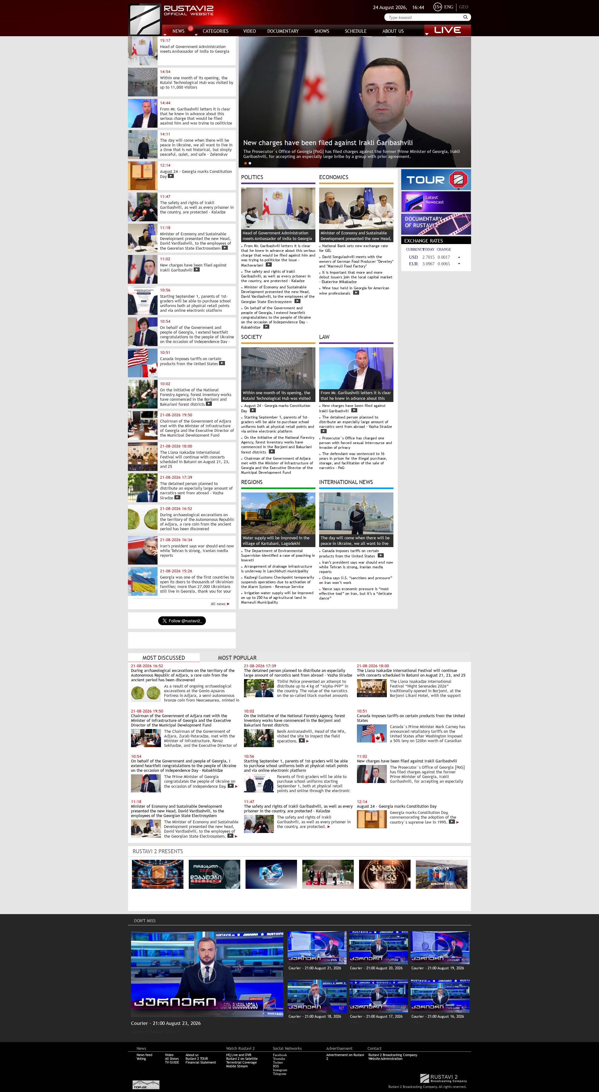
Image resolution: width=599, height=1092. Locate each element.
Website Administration (385, 1058)
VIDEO (249, 31)
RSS (276, 1066)
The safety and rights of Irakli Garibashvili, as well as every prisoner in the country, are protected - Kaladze (276, 276)
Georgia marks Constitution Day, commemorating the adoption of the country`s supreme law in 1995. (423, 817)
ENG (448, 7)
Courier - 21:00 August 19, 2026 (438, 968)
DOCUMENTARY (283, 31)
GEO (463, 7)
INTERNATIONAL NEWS (346, 481)
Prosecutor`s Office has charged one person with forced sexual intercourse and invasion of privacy (355, 443)
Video (169, 1055)
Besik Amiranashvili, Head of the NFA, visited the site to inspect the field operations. (311, 736)
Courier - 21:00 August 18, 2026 (315, 1016)
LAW (324, 336)
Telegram (279, 1073)
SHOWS (321, 31)
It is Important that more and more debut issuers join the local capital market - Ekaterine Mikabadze (355, 277)
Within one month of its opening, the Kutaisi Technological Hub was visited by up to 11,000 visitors (276, 398)
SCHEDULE (356, 31)
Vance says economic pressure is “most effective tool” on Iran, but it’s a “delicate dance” (355, 593)
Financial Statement (201, 1062)
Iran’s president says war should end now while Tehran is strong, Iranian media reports (356, 567)
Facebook (280, 1055)
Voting (141, 1058)
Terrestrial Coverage (241, 1062)
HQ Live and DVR (238, 1055)
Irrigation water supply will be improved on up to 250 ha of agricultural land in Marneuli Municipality (277, 598)
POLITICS (252, 176)
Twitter (278, 1062)
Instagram (280, 1070)
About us (192, 1055)
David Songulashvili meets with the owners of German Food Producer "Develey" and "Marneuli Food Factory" (356, 261)
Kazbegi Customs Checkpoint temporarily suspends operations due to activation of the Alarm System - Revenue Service (277, 582)
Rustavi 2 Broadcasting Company (392, 1055)
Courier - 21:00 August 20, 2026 (376, 968)
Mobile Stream (237, 1066)
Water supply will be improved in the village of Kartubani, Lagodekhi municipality (276, 543)
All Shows (172, 1058)
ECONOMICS (333, 176)
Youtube (279, 1058)
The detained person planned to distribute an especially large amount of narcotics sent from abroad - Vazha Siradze (355, 422)
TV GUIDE (172, 1062)
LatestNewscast (435, 199)
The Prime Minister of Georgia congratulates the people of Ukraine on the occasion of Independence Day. (199, 781)
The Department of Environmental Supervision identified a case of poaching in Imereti (278, 555)
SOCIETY (251, 336)
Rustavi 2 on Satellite (242, 1058)
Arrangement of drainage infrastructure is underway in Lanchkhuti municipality (276, 568)
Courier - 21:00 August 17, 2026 (376, 1016)
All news (219, 604)
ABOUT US (393, 31)
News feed (144, 1055)
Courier (137, 1032)
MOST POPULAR (237, 657)
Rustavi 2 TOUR (197, 1058)
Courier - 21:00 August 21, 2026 (315, 968)
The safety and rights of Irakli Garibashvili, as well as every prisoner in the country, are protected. (314, 822)
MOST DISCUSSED (164, 657)
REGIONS (252, 481)
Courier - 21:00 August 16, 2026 (438, 1016)
